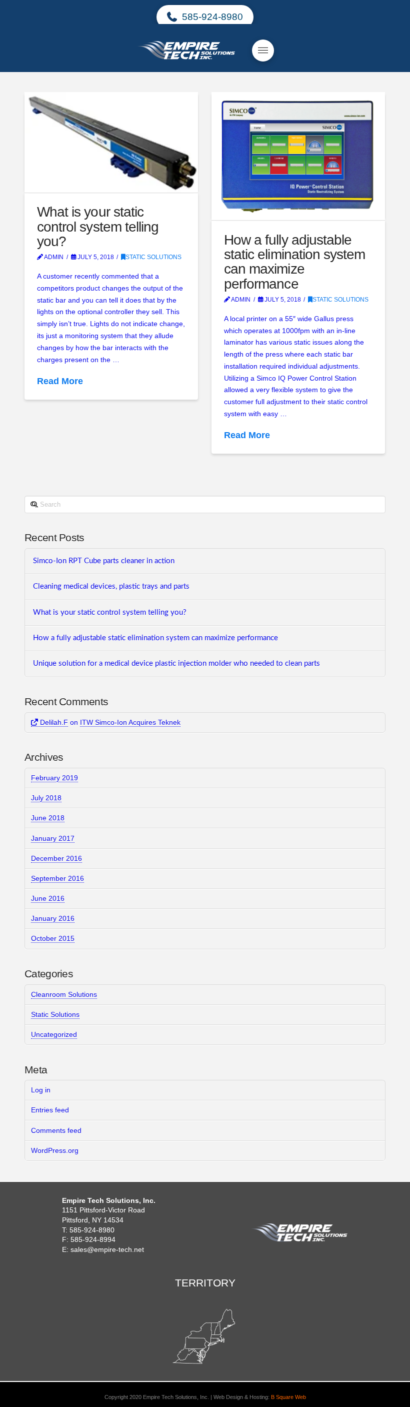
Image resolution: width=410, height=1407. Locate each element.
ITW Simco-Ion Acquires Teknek (130, 722)
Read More (60, 381)
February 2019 (54, 778)
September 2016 (57, 878)
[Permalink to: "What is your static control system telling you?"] (111, 142)
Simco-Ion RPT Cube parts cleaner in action (103, 561)
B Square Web (288, 1397)
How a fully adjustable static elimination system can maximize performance (294, 262)
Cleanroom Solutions (64, 994)
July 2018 (46, 798)
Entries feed (50, 1110)
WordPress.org (54, 1150)
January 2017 (52, 838)
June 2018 (47, 818)
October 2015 (52, 938)
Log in (40, 1090)
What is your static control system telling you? (97, 226)
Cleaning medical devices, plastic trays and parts (111, 586)
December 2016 (56, 858)
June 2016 (47, 898)
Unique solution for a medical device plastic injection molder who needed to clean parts (176, 663)
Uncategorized (54, 1034)
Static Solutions (154, 257)
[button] (263, 51)
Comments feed (56, 1130)
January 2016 (52, 918)
